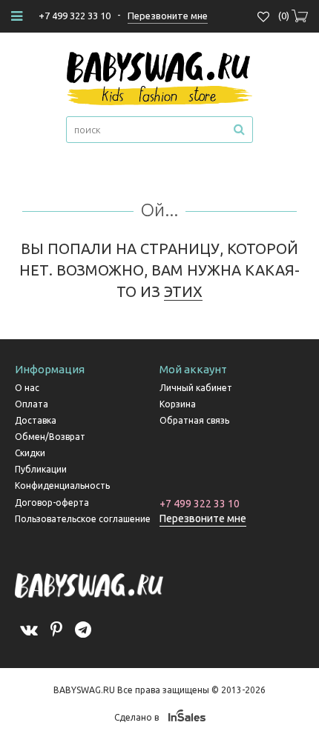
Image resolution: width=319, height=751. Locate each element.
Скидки (30, 453)
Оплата (31, 404)
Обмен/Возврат (50, 436)
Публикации (41, 469)
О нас (27, 388)
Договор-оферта (52, 502)
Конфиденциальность (62, 485)
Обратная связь (194, 420)
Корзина (178, 404)
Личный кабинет (196, 388)
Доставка (35, 420)
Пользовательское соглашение (83, 519)
